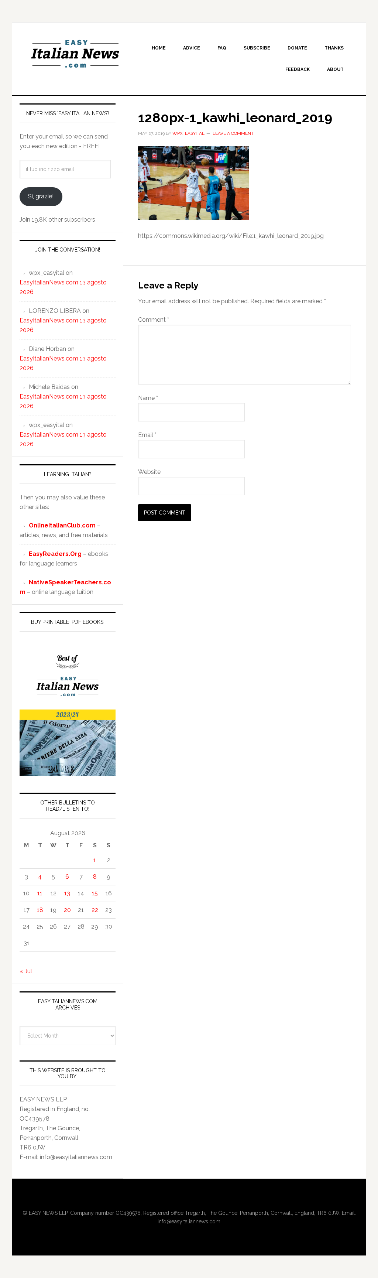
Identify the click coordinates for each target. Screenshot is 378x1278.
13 (67, 893)
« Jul (26, 971)
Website (149, 471)
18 (40, 909)
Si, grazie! (41, 196)
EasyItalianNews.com (75, 54)
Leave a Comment (233, 133)
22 (95, 909)
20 (67, 909)
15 (95, 893)
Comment (153, 319)
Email (147, 434)
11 (39, 893)
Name (148, 397)
